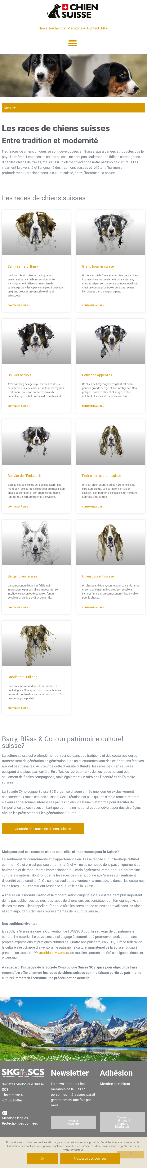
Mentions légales (15, 1118)
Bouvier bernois (19, 375)
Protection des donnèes (90, 1158)
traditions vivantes (54, 953)
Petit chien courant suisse (101, 476)
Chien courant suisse (98, 576)
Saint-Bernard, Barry (23, 266)
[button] (72, 43)
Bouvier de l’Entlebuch (24, 476)
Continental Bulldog (22, 677)
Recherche (57, 28)
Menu (8, 108)
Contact (93, 28)
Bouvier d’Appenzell (97, 375)
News (42, 28)
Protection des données (20, 1123)
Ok (42, 1158)
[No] (130, 1154)
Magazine (74, 28)
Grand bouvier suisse (98, 266)
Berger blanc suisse (22, 576)
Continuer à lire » (19, 305)
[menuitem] (103, 28)
